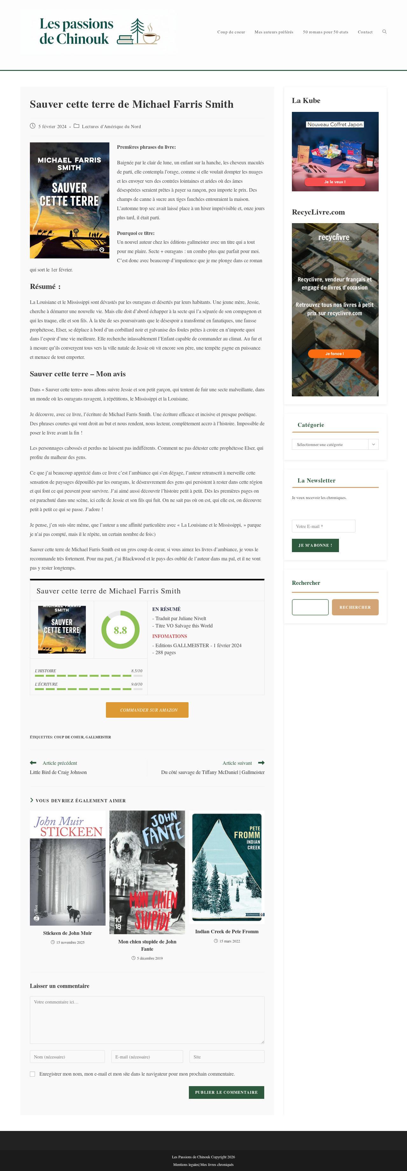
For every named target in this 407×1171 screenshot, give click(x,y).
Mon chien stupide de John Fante (147, 945)
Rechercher (306, 583)
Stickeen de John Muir (67, 932)
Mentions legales (186, 1164)
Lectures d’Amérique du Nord (111, 126)
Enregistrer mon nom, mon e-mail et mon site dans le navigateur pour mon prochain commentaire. (137, 1073)
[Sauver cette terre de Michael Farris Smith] (62, 630)
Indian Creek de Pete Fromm (227, 931)
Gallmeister (98, 737)
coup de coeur (69, 737)
